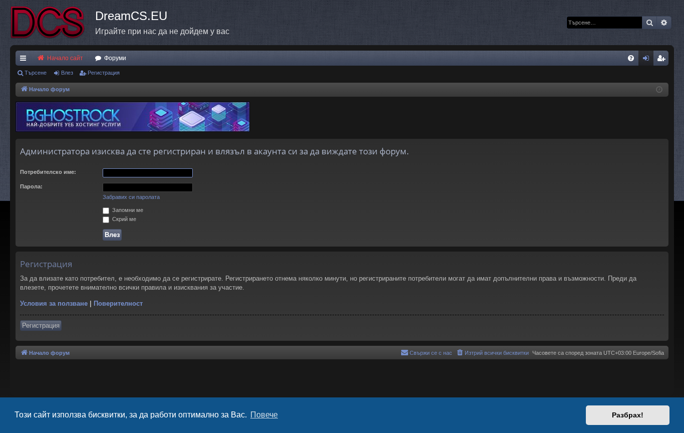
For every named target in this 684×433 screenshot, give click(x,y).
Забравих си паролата (131, 197)
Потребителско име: (48, 172)
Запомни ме (127, 210)
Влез (67, 73)
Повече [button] (264, 414)
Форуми (115, 58)
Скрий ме (123, 219)
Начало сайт (64, 58)
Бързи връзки (25, 60)
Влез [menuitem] (647, 60)
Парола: (31, 186)
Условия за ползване (54, 303)
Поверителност (118, 303)
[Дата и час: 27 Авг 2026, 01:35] (659, 90)
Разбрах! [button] (627, 415)
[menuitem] (630, 58)
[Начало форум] (52, 22)
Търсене (36, 73)
